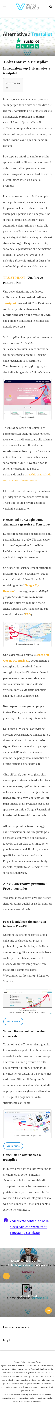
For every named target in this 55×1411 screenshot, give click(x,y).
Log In (7, 1340)
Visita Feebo (13, 1021)
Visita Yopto (13, 1146)
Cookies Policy (34, 1362)
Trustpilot (9, 303)
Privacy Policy (20, 1362)
